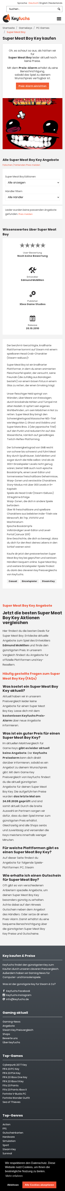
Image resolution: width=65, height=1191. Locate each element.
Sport (6, 1145)
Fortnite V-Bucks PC (14, 1093)
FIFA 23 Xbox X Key (13, 1081)
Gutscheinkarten (13, 1132)
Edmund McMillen (32, 280)
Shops (6, 1034)
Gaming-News (11, 1021)
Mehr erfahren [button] (14, 1175)
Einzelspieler (29, 581)
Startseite (9, 28)
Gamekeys (25, 28)
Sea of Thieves (11, 1102)
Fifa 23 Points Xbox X (15, 1089)
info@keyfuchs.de (17, 999)
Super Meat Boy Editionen (20, 176)
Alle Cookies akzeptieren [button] (39, 1184)
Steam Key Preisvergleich (18, 1030)
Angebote (9, 1026)
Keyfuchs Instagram (18, 995)
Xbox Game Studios (33, 304)
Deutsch (34, 3)
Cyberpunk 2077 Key (15, 1065)
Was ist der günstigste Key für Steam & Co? (29, 984)
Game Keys (10, 748)
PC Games (42, 28)
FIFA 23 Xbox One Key (15, 1077)
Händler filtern (13, 191)
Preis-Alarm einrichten (32, 86)
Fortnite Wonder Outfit (16, 1098)
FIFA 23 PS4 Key (11, 1073)
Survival (7, 1153)
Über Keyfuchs (11, 1042)
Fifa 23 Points (11, 1085)
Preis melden (26, 214)
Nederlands (55, 3)
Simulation (9, 1141)
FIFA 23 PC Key (11, 1069)
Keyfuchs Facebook (18, 991)
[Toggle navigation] (59, 18)
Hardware (9, 1137)
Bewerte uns (10, 1038)
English (44, 3)
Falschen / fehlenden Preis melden (21, 164)
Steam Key (48, 581)
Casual (13, 581)
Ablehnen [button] (13, 1184)
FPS (5, 1128)
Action (6, 1124)
